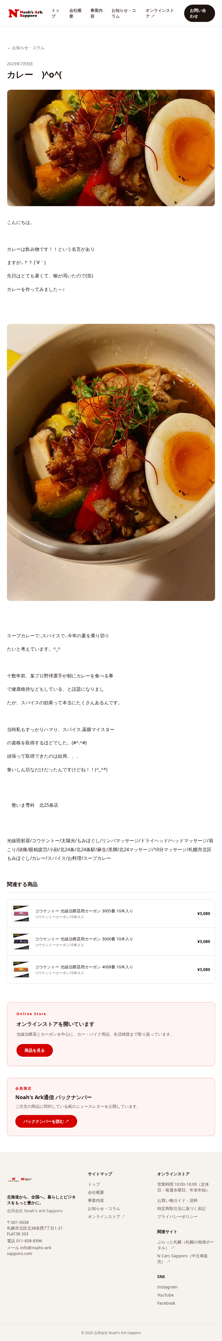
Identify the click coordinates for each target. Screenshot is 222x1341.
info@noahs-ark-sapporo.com (29, 1250)
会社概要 (75, 13)
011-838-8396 (29, 1240)
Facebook (166, 1303)
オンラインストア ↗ (160, 13)
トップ (55, 13)
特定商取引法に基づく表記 (181, 1208)
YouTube (165, 1295)
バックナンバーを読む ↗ (46, 1121)
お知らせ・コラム (124, 13)
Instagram (167, 1287)
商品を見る (35, 1050)
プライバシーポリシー (177, 1216)
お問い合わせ (198, 13)
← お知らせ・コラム (26, 47)
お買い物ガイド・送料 (177, 1200)
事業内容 (96, 13)
